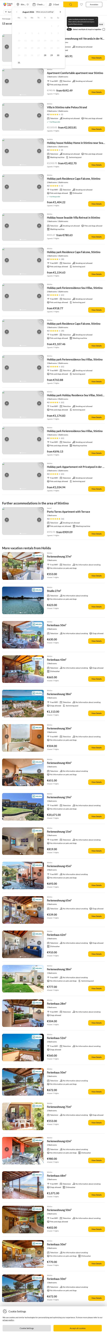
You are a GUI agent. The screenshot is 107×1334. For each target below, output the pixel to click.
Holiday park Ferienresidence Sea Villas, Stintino (75, 287)
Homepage (6, 19)
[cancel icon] (96, 18)
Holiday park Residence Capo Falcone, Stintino (73, 178)
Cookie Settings (27, 1328)
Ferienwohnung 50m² (59, 1210)
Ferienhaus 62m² (56, 934)
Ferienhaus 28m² (56, 1003)
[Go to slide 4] (24, 94)
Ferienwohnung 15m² (59, 831)
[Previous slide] (7, 47)
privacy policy (8, 1320)
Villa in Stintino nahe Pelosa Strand (67, 107)
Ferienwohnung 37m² (59, 556)
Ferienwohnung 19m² (59, 797)
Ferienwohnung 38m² (59, 694)
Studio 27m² (54, 590)
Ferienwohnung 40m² (59, 762)
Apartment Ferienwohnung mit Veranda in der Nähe (76, 38)
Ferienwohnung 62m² (59, 1141)
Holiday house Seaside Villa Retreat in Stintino (73, 217)
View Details (96, 58)
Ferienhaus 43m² (56, 659)
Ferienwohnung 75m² (59, 1106)
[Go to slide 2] (21, 94)
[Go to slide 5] (25, 94)
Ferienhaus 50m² (56, 625)
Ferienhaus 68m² (56, 1175)
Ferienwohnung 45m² (59, 866)
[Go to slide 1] (20, 94)
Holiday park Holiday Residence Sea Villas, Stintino (76, 395)
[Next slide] (39, 81)
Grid (101, 24)
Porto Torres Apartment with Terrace (68, 511)
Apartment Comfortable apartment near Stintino (75, 72)
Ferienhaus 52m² (56, 1038)
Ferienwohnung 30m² (59, 728)
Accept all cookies (78, 1328)
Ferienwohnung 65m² (59, 900)
